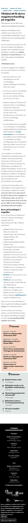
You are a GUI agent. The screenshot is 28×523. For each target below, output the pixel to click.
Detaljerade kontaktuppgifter (14, 485)
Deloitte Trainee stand (13, 380)
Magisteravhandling (20, 10)
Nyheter (5, 347)
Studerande (4, 8)
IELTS (6, 275)
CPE (5, 287)
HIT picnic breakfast (12, 409)
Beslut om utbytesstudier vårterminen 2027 (12, 334)
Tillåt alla (3, 516)
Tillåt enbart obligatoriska (8, 520)
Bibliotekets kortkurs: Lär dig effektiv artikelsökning (14, 386)
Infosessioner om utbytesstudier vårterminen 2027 (13, 366)
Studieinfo (6, 331)
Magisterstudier (7, 10)
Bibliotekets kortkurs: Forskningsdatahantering (14, 402)
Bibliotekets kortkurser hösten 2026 (11, 342)
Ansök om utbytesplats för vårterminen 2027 (13, 358)
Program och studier (15, 8)
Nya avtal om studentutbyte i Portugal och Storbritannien (13, 350)
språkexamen (20, 295)
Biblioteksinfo (7, 339)
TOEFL (6, 280)
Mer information (9, 514)
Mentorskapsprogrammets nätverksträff (15, 394)
